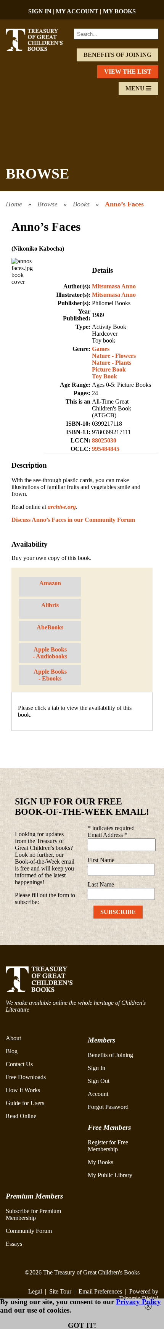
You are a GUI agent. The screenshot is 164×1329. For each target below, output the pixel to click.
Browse (47, 204)
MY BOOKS (119, 11)
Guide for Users (25, 1103)
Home (14, 204)
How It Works (23, 1090)
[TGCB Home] (40, 48)
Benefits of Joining (117, 54)
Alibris (50, 605)
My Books (100, 1162)
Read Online (21, 1116)
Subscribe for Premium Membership (33, 1214)
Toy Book (104, 376)
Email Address (107, 835)
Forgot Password (108, 1107)
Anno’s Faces (124, 204)
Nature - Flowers (114, 355)
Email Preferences (100, 1291)
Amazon (50, 583)
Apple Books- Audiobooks (50, 653)
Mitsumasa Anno (114, 286)
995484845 (105, 449)
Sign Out (98, 1081)
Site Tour (60, 1291)
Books (81, 204)
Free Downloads (26, 1077)
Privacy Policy (138, 1302)
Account (98, 1094)
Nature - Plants (111, 362)
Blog (12, 1051)
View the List (127, 71)
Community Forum (29, 1231)
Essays (14, 1244)
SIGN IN (39, 11)
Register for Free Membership (108, 1145)
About (13, 1038)
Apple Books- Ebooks (50, 675)
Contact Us (19, 1064)
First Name (101, 860)
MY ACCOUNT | (79, 11)
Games (100, 349)
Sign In (96, 1068)
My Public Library (110, 1175)
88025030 (104, 440)
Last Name (101, 884)
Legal (35, 1291)
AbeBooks (50, 627)
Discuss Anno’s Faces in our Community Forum (73, 519)
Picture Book (109, 369)
